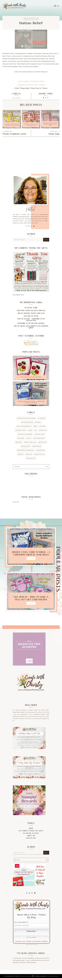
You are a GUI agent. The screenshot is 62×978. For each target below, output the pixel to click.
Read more (30, 558)
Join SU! (28, 438)
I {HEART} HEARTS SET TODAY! (31, 85)
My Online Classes (31, 833)
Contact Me (31, 838)
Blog (13, 98)
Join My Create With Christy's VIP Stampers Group (31, 327)
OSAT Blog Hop (25, 446)
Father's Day (43, 430)
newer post (8, 131)
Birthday (38, 422)
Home (31, 828)
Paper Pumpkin (36, 446)
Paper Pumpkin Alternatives (25, 450)
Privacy (35, 944)
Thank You (29, 454)
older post (54, 131)
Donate (18, 98)
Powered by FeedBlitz (40, 941)
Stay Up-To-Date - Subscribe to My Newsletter (31, 319)
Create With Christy (13, 976)
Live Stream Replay (39, 438)
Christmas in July (20, 430)
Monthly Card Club (30, 442)
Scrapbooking (40, 450)
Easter (30, 430)
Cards (35, 426)
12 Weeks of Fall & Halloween (26, 418)
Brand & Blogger (41, 976)
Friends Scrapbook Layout (14, 134)
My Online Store (31, 308)
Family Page (54, 134)
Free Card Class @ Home (25, 434)
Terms (30, 944)
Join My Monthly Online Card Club (31, 313)
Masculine (19, 442)
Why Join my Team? (31, 316)
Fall (35, 430)
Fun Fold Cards (39, 434)
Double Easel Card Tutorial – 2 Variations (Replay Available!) (31, 402)
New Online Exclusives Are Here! (31, 377)
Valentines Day (31, 458)
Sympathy (20, 454)
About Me (31, 836)
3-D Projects (41, 418)
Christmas (42, 426)
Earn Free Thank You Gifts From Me (31, 310)
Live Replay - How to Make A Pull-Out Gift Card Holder (31, 598)
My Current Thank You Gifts (31, 831)
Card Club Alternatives (24, 426)
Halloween (20, 438)
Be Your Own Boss (27, 422)
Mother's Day (42, 442)
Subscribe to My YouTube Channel (31, 323)
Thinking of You (39, 454)
